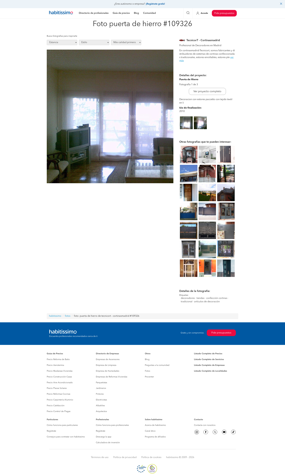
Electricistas (101, 400)
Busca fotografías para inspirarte (62, 36)
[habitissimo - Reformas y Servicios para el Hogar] (61, 13)
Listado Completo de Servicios (209, 359)
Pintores (100, 394)
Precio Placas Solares (57, 388)
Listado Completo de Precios (208, 354)
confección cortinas (217, 298)
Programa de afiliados (155, 437)
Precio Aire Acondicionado (60, 383)
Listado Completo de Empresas (209, 365)
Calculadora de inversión (108, 443)
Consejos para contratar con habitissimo (66, 437)
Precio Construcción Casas (59, 377)
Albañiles (100, 406)
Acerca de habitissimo (155, 425)
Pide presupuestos (224, 13)
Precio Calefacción (55, 406)
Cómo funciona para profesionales (112, 425)
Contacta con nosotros (204, 425)
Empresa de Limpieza (106, 365)
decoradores (188, 298)
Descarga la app (103, 437)
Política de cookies (151, 457)
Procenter (149, 377)
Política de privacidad (125, 457)
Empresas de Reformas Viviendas (111, 377)
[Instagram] (196, 432)
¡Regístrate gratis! (155, 4)
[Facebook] (205, 432)
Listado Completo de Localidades (210, 371)
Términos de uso (100, 457)
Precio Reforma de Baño (58, 359)
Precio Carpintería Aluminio (60, 400)
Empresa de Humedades (107, 371)
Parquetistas (101, 383)
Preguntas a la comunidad (157, 365)
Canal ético (150, 431)
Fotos (147, 371)
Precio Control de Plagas (58, 411)
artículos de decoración (207, 302)
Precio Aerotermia (55, 365)
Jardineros (101, 388)
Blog (147, 359)
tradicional (186, 302)
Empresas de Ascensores (107, 359)
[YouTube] (224, 432)
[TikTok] (233, 432)
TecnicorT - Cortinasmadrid (203, 40)
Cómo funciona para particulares (62, 425)
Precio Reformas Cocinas (58, 394)
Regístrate (51, 431)
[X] (215, 432)
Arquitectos (101, 411)
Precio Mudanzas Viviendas (59, 371)
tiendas (200, 298)
